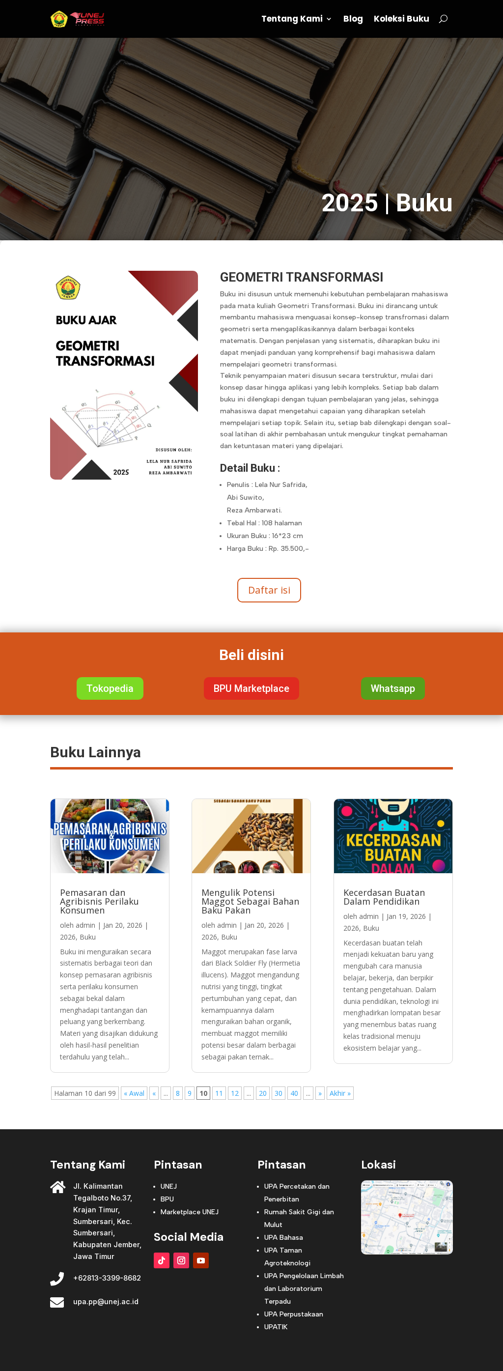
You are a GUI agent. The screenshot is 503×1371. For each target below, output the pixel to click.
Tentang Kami (292, 19)
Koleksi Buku (401, 19)
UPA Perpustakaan (293, 1314)
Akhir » (340, 1093)
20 (263, 1093)
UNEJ (169, 1186)
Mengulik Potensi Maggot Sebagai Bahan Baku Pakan (250, 901)
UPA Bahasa (283, 1237)
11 (219, 1093)
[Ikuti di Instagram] (181, 1260)
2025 (349, 203)
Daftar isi (269, 590)
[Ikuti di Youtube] (201, 1260)
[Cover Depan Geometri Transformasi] (124, 477)
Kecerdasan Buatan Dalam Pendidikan (384, 896)
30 (278, 1093)
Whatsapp (393, 688)
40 (294, 1093)
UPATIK (275, 1327)
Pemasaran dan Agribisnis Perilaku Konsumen (99, 901)
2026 (68, 937)
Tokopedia (110, 688)
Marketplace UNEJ (190, 1212)
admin (85, 925)
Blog (353, 19)
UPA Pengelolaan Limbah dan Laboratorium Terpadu (304, 1289)
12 (235, 1093)
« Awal (134, 1093)
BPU (167, 1199)
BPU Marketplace (251, 688)
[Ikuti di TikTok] (161, 1260)
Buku (424, 203)
